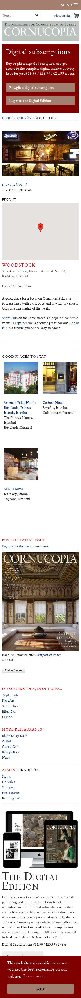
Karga (17, 323)
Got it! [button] (40, 989)
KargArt (8, 700)
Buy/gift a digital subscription (31, 87)
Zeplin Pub (10, 695)
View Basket (63, 15)
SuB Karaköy (13, 489)
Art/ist (6, 741)
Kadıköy (24, 118)
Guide (7, 118)
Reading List (11, 798)
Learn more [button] (33, 975)
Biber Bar (9, 711)
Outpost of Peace (48, 655)
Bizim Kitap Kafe (14, 736)
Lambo (7, 717)
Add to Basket (13, 670)
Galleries (8, 782)
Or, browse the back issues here (25, 546)
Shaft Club (10, 318)
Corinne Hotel (53, 402)
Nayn (6, 757)
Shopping (9, 787)
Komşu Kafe (11, 752)
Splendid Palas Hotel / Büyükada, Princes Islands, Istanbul (20, 407)
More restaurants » (23, 729)
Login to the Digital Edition (30, 100)
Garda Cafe (10, 746)
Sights (6, 776)
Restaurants (11, 793)
